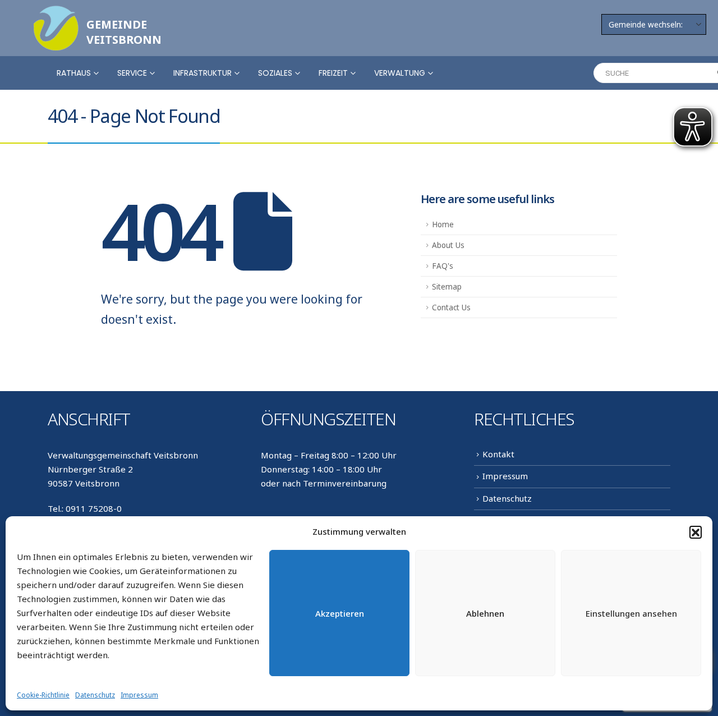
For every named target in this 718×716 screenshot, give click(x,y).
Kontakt (498, 454)
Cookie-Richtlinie (43, 695)
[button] (695, 532)
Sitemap (447, 287)
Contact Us (451, 307)
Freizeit (333, 73)
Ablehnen (485, 613)
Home (443, 224)
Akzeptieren (339, 613)
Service (132, 73)
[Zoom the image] (56, 12)
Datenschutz (95, 695)
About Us (448, 245)
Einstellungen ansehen (631, 613)
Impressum (139, 695)
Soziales (275, 73)
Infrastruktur (202, 73)
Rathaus (74, 73)
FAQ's (442, 266)
